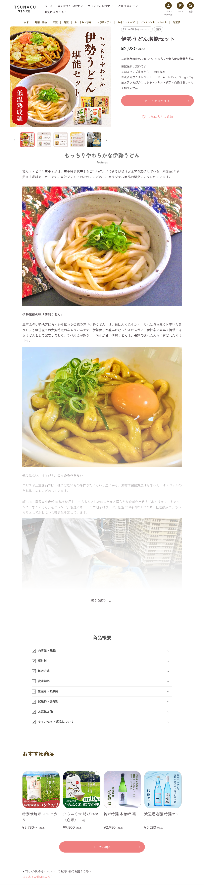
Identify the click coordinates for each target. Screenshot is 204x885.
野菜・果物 (41, 22)
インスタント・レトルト (153, 22)
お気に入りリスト (55, 12)
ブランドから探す (99, 6)
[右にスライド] (106, 139)
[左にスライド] (14, 139)
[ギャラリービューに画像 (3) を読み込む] (60, 139)
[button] (102, 651)
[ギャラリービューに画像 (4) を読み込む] (77, 139)
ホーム (48, 6)
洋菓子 (176, 22)
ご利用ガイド (126, 6)
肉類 (55, 22)
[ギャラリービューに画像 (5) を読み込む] (94, 139)
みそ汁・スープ (126, 22)
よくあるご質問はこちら (37, 876)
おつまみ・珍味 (83, 22)
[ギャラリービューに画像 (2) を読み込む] (44, 139)
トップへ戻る (102, 847)
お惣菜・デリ (104, 22)
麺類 (66, 22)
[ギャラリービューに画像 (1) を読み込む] (27, 139)
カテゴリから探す (68, 6)
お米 (26, 22)
